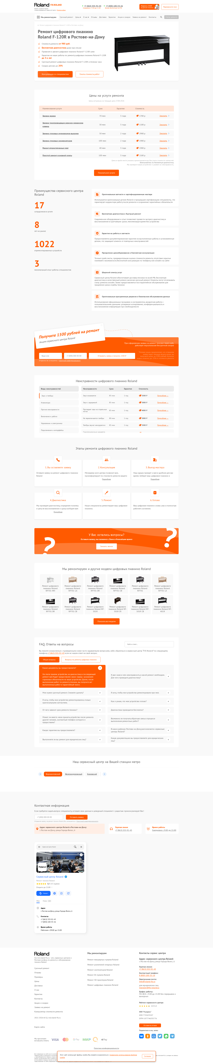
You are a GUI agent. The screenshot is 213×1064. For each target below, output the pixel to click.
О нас (85, 17)
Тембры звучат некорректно (94, 425)
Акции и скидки (124, 17)
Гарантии (112, 17)
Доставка (102, 17)
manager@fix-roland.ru (149, 987)
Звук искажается (89, 396)
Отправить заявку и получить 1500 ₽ (112, 356)
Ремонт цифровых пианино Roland (102, 985)
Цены (77, 17)
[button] (40, 774)
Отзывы (94, 17)
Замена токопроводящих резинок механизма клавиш (63, 125)
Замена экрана (49, 116)
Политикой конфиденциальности (87, 821)
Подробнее (106, 479)
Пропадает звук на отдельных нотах (95, 410)
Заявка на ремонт (140, 17)
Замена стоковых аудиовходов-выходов (61, 133)
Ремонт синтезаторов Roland (100, 970)
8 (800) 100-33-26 (147, 975)
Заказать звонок (106, 546)
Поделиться (141, 1036)
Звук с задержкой (90, 402)
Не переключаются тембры (93, 418)
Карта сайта (39, 1027)
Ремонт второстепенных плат (56, 148)
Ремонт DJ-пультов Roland (98, 975)
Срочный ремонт (66, 17)
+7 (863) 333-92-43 (92, 6)
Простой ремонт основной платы (57, 155)
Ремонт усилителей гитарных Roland (103, 964)
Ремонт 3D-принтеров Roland (100, 980)
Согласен (147, 1056)
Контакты (152, 17)
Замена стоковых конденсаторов (57, 141)
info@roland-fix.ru (147, 981)
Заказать (163, 116)
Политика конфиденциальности (106, 1048)
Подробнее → (163, 396)
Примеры (38, 977)
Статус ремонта (171, 17)
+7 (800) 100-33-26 (114, 6)
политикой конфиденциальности (69, 361)
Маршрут (45, 893)
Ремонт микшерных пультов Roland (102, 959)
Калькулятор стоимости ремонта (48, 1011)
